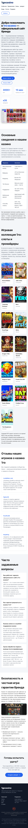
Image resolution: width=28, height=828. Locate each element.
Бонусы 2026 (6, 82)
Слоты (7, 9)
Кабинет (5, 13)
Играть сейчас (8, 78)
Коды (2, 9)
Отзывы (3, 804)
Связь (17, 6)
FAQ (2, 802)
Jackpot (22, 6)
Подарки (12, 9)
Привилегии (11, 6)
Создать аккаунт (14, 775)
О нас (2, 800)
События (4, 6)
